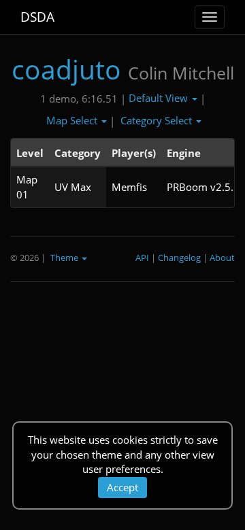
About (222, 257)
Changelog (179, 257)
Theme (65, 257)
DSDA (37, 17)
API (142, 257)
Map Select (73, 120)
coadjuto (66, 69)
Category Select (157, 120)
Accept (122, 487)
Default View (160, 98)
